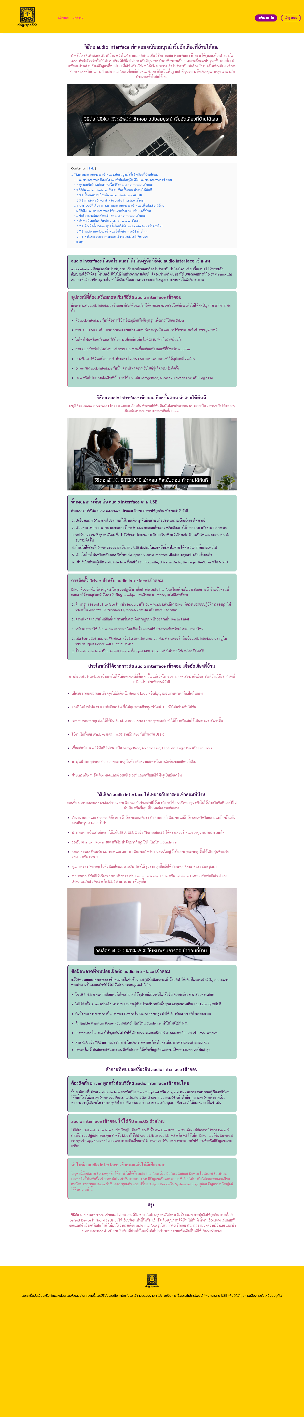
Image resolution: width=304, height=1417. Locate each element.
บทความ (78, 18)
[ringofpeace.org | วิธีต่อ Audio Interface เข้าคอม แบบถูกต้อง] (27, 16)
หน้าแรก (63, 18)
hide (91, 168)
